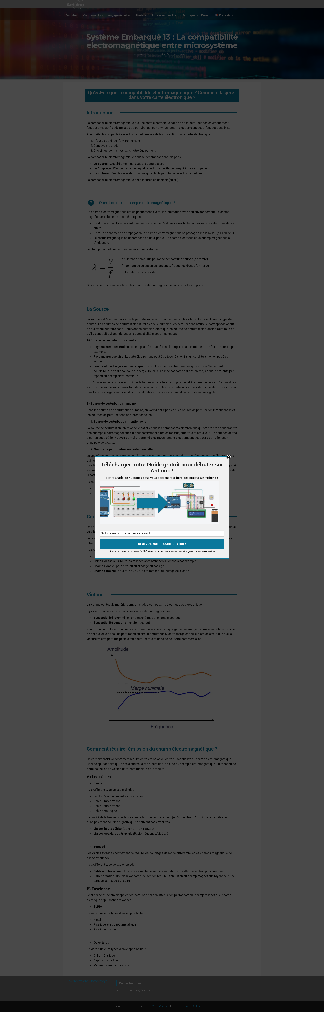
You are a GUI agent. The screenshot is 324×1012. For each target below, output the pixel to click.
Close (228, 457)
